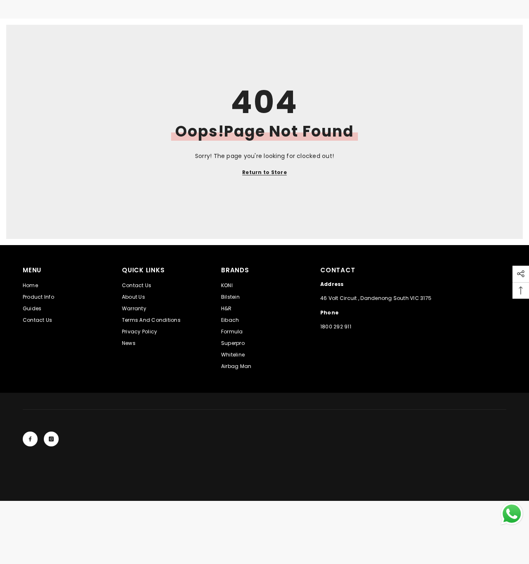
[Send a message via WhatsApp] (512, 514)
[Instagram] (51, 439)
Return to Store (264, 172)
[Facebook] (30, 439)
